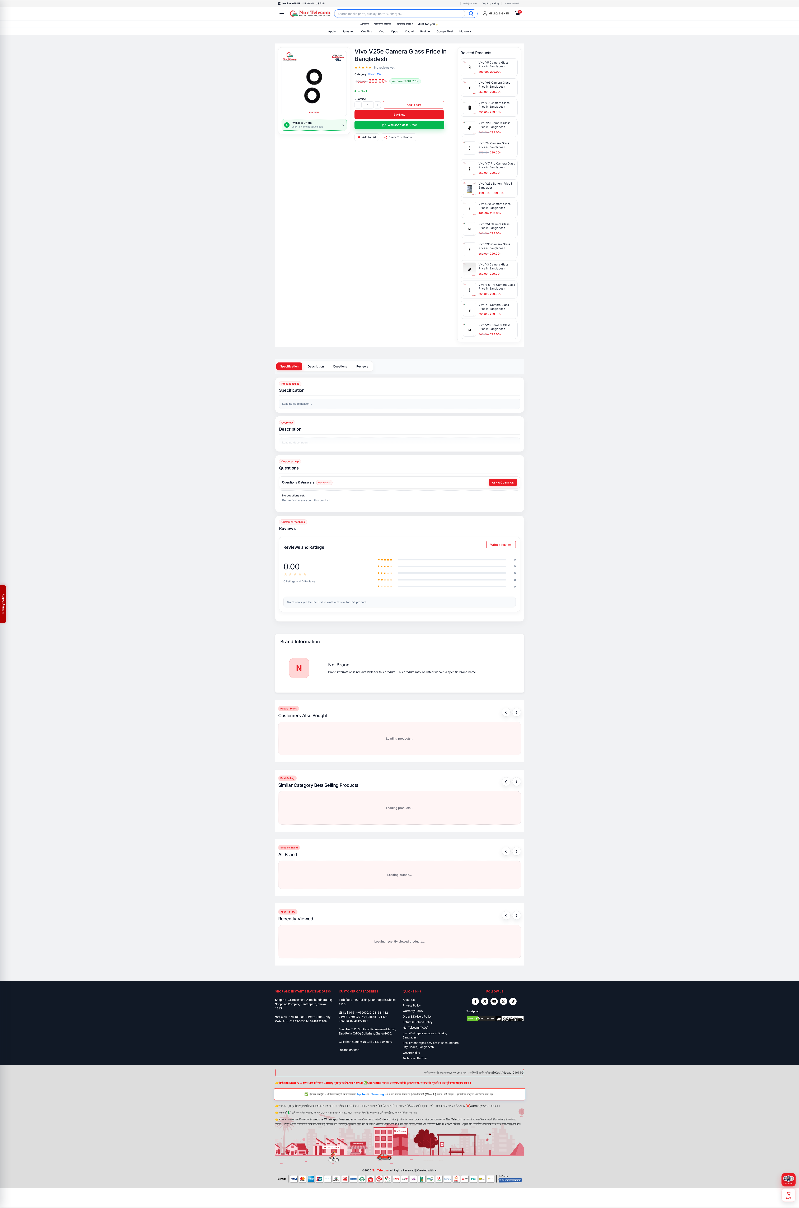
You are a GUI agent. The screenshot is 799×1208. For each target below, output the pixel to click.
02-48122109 (359, 1021)
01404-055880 (382, 1041)
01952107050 (315, 1017)
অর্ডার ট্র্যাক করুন (470, 3)
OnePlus (366, 31)
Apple (332, 31)
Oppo (394, 31)
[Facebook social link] (475, 1001)
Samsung (348, 31)
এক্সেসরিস (364, 24)
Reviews (362, 366)
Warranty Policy (413, 1011)
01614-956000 (358, 1012)
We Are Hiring (491, 3)
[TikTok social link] (513, 1001)
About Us (409, 999)
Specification (289, 366)
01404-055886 (349, 1050)
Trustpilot (472, 1011)
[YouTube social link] (494, 1001)
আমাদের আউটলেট (511, 3)
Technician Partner (415, 1058)
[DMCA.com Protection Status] (480, 1019)
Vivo (381, 31)
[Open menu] (281, 13)
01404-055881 (368, 1016)
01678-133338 (295, 1017)
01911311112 (379, 1012)
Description (316, 366)
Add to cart (414, 104)
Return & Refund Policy (417, 1022)
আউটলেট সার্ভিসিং (382, 24)
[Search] (471, 13)
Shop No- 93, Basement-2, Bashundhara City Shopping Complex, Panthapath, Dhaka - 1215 (304, 1004)
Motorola (465, 31)
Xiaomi (409, 31)
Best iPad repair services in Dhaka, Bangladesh (425, 1035)
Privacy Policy (412, 1005)
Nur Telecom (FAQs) (415, 1027)
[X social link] (484, 1001)
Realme (425, 31)
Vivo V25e (374, 74)
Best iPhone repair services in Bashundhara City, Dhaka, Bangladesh (431, 1045)
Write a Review (501, 544)
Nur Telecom (380, 1170)
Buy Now (399, 114)
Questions (340, 366)
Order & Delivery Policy (417, 1016)
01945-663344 (299, 1021)
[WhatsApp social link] (503, 1001)
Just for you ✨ (428, 24)
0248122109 (318, 1021)
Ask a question (503, 482)
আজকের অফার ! (405, 24)
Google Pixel (445, 31)
